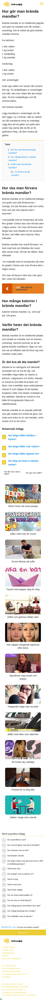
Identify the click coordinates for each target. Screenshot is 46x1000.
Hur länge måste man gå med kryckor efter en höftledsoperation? (25, 862)
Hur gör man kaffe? (34, 473)
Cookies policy (8, 950)
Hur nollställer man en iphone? (19, 916)
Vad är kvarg (12, 879)
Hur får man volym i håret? (12, 473)
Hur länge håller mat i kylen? (23, 446)
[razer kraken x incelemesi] (23, 999)
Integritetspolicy (8, 953)
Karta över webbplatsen (11, 959)
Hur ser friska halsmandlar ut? (19, 895)
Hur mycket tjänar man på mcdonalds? (23, 845)
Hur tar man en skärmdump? (19, 900)
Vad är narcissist (14, 884)
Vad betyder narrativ (15, 856)
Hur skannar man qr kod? (18, 850)
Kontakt (5, 956)
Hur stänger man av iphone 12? (20, 874)
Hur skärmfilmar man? (16, 840)
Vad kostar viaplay (15, 890)
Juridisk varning (8, 947)
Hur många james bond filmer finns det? (24, 906)
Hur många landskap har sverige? (21, 911)
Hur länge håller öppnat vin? (23, 453)
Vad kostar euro (13, 868)
